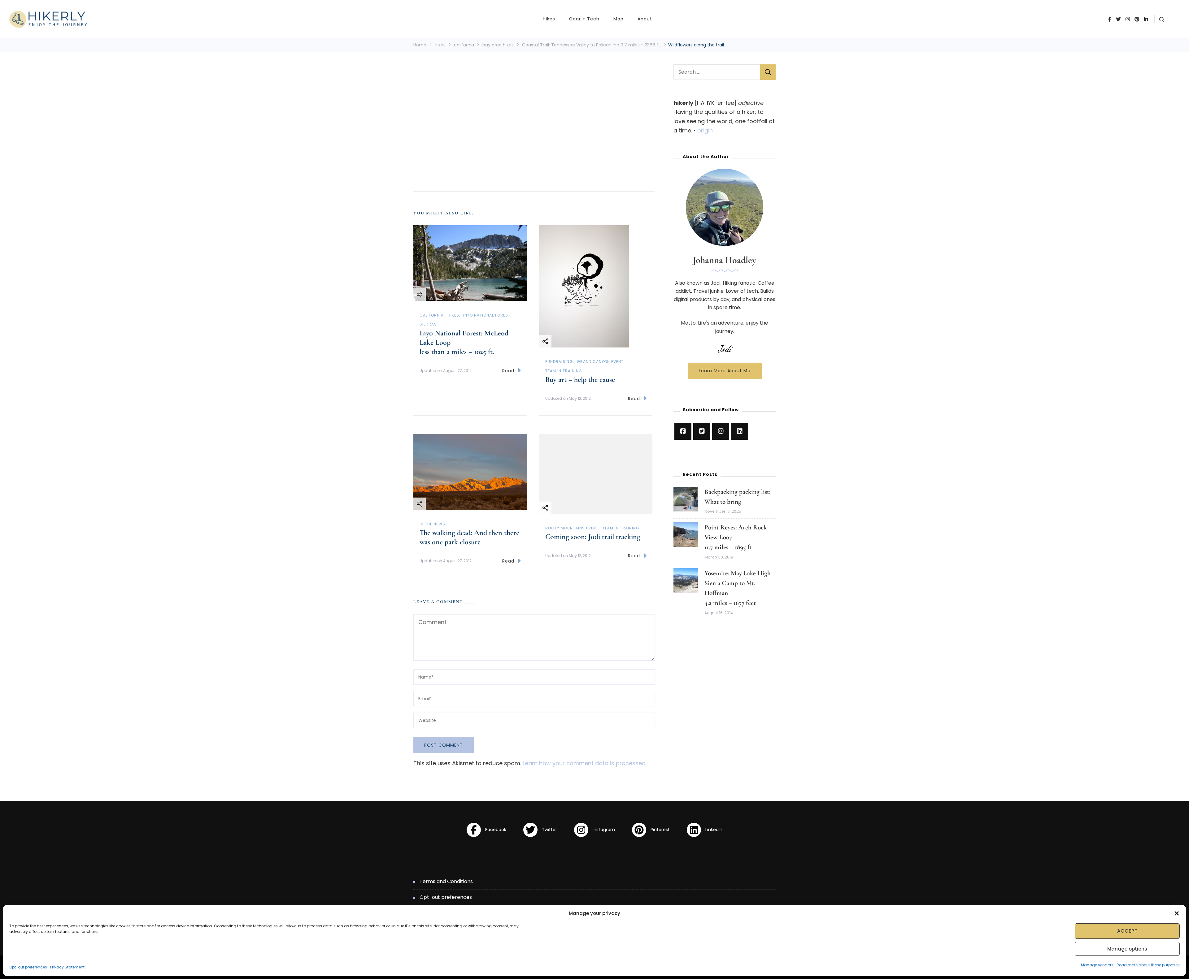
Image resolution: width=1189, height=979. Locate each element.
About (645, 19)
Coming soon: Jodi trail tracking (592, 536)
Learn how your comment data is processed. (585, 763)
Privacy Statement (67, 967)
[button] (1177, 913)
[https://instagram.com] (720, 431)
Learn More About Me (725, 371)
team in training (563, 370)
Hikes (549, 19)
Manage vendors (1097, 965)
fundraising (559, 361)
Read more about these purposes (1148, 965)
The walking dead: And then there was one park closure (469, 537)
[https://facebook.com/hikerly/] (682, 431)
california (464, 45)
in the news (432, 524)
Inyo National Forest (487, 315)
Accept (1127, 931)
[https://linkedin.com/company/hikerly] (739, 431)
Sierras (428, 324)
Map (618, 19)
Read (508, 371)
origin (705, 130)
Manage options (1127, 949)
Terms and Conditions (446, 881)
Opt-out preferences (28, 967)
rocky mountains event (572, 528)
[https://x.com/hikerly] (701, 431)
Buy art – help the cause (580, 379)
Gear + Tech (584, 19)
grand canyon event (600, 361)
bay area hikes (498, 45)
